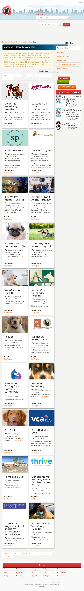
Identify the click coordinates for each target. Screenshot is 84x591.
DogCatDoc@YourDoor (45, 150)
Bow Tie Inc (11, 430)
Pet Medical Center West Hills (14, 245)
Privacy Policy (62, 572)
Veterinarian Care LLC (12, 292)
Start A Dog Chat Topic (67, 87)
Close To (41, 21)
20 (46, 75)
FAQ (46, 572)
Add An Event (63, 81)
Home (6, 569)
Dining (6, 576)
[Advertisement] (68, 164)
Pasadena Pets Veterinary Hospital (40, 526)
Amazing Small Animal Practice (41, 198)
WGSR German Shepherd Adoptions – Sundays (73, 100)
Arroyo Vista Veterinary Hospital (38, 293)
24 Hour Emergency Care (66, 64)
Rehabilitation (62, 69)
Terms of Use (62, 569)
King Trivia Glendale (71, 124)
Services (20, 572)
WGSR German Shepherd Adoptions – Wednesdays (73, 113)
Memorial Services (63, 56)
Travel (33, 572)
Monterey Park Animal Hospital (41, 245)
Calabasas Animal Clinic (39, 338)
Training (34, 569)
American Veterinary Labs (40, 385)
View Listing (17, 303)
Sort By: (43, 71)
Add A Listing (64, 78)
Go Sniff (66, 24)
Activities (6, 572)
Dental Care (61, 52)
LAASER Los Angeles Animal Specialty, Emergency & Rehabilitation (14, 529)
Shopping (20, 576)
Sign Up (47, 569)
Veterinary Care (27, 42)
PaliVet (8, 337)
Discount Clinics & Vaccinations (68, 73)
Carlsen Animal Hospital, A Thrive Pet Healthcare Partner (41, 481)
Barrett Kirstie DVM (39, 432)
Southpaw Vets (13, 150)
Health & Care (15, 42)
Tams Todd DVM (14, 477)
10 (41, 75)
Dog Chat (34, 576)
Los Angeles (6, 42)
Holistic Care (61, 60)
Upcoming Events (68, 92)
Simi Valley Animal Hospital (14, 198)
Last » (9, 79)
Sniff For (39, 14)
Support (47, 576)
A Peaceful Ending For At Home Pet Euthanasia (12, 387)
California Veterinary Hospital (10, 106)
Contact (61, 576)
